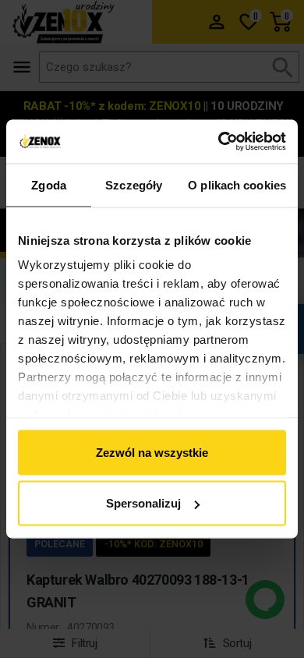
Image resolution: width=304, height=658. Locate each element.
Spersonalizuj (143, 503)
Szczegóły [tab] (133, 184)
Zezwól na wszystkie (152, 451)
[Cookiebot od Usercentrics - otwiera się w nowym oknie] (218, 142)
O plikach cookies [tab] (237, 184)
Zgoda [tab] (48, 184)
